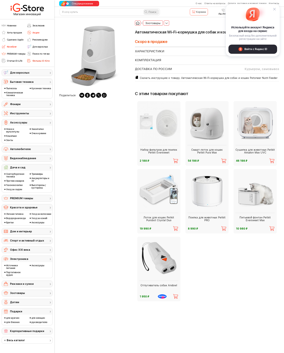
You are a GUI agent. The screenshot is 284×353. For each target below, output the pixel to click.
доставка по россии (207, 69)
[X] (98, 95)
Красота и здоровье (23, 207)
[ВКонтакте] (81, 95)
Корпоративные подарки (27, 331)
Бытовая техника (22, 81)
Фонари (15, 104)
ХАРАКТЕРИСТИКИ (149, 51)
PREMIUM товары (21, 198)
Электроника (19, 259)
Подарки (16, 311)
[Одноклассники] (87, 95)
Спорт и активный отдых (27, 240)
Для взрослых (19, 72)
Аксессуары (18, 122)
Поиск (152, 12)
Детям (14, 302)
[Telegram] (93, 95)
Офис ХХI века (20, 249)
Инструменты (19, 113)
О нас (199, 3)
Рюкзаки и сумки (22, 283)
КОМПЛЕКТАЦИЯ (148, 60)
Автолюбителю (20, 149)
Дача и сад (17, 167)
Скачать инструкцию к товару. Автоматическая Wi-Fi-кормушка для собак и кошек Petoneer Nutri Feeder (208, 78)
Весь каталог (16, 340)
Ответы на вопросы (214, 3)
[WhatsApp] (104, 95)
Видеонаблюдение (23, 158)
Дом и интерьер (21, 231)
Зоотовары (17, 293)
